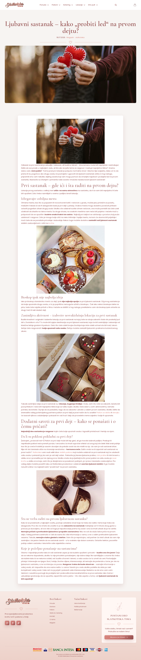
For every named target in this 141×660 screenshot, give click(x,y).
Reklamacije (78, 610)
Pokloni (52, 610)
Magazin (70, 37)
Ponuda (52, 603)
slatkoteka (79, 37)
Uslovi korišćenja (79, 603)
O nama (52, 619)
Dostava (52, 607)
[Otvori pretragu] (116, 5)
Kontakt (52, 616)
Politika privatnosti (80, 607)
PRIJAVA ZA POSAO (117, 637)
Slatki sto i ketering (56, 613)
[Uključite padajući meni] (48, 5)
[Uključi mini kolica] (135, 5)
